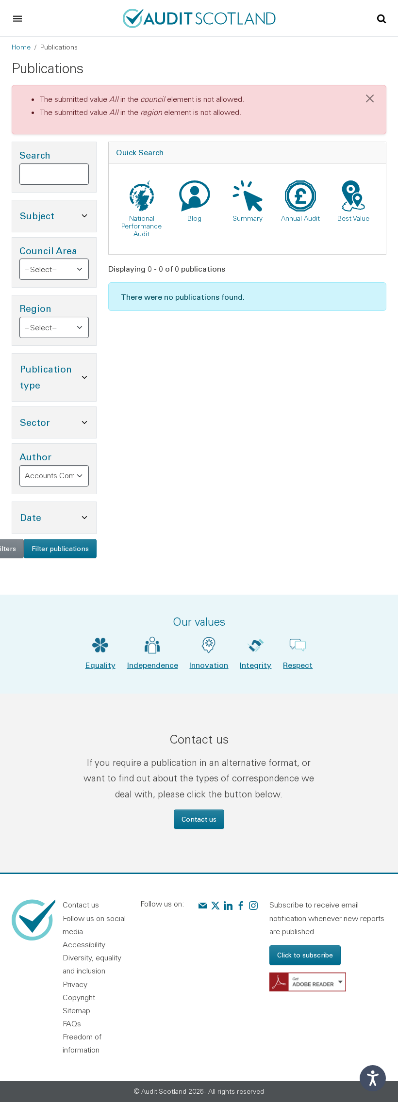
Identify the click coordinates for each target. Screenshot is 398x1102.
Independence (152, 665)
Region (35, 308)
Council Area (48, 250)
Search (34, 155)
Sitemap (76, 1010)
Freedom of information (82, 1043)
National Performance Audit (141, 226)
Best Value (353, 218)
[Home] (199, 17)
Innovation (208, 665)
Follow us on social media (94, 924)
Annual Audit (300, 218)
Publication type (58, 377)
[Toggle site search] (381, 18)
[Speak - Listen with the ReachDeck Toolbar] (373, 1078)
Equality (100, 665)
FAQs (72, 1023)
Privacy (75, 984)
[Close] (370, 98)
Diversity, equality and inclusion (92, 964)
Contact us (199, 819)
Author (35, 457)
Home (21, 47)
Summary (247, 218)
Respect (298, 665)
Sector (58, 422)
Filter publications (60, 548)
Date (58, 517)
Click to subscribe (305, 954)
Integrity (255, 665)
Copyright (79, 997)
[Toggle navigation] (17, 18)
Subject (58, 215)
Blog (194, 218)
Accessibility (84, 944)
